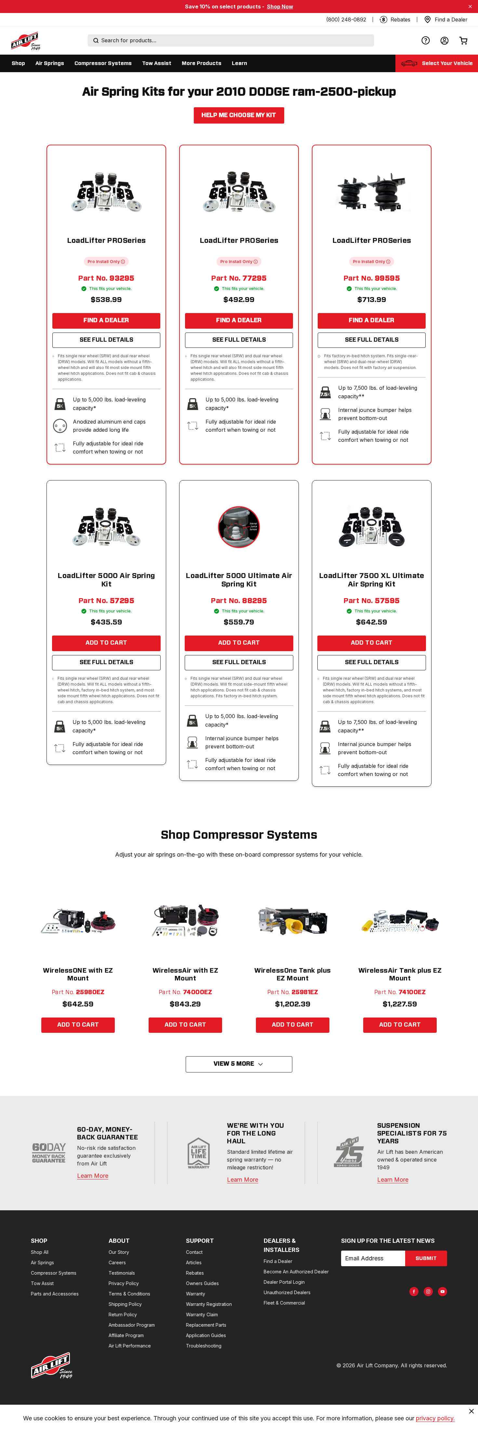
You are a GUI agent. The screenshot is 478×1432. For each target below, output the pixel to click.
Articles (194, 1262)
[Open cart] (463, 40)
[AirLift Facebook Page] (413, 1291)
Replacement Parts (206, 1325)
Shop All (39, 1252)
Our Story (119, 1252)
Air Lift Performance (130, 1345)
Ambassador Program (132, 1325)
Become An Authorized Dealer (296, 1271)
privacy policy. (435, 1418)
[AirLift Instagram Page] (428, 1291)
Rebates (195, 1273)
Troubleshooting (203, 1345)
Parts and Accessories (55, 1293)
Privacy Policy (124, 1283)
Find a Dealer (106, 320)
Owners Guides (202, 1283)
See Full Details (106, 340)
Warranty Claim (202, 1314)
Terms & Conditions (129, 1293)
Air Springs (42, 1262)
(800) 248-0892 (346, 19)
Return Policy (123, 1314)
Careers (117, 1262)
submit (426, 1258)
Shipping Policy (125, 1304)
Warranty (195, 1293)
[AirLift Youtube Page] (442, 1291)
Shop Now (280, 6)
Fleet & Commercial (284, 1303)
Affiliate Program (126, 1335)
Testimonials (122, 1273)
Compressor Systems (53, 1273)
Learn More (92, 1175)
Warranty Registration (209, 1304)
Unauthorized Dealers (287, 1292)
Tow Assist (42, 1283)
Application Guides (206, 1335)
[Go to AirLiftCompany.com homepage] (52, 1365)
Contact (194, 1252)
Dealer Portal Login (284, 1282)
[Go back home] (25, 40)
